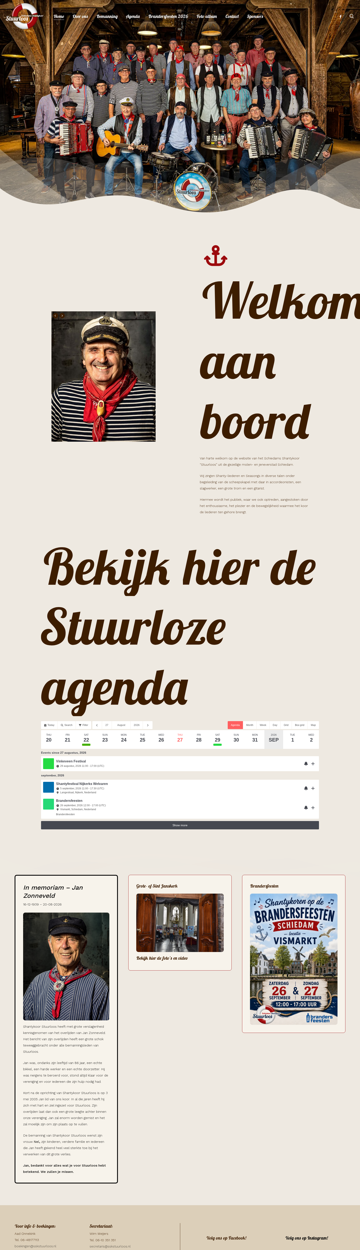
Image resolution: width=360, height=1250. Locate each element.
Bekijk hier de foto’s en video (162, 958)
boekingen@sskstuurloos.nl (35, 1246)
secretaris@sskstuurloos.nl (110, 1246)
